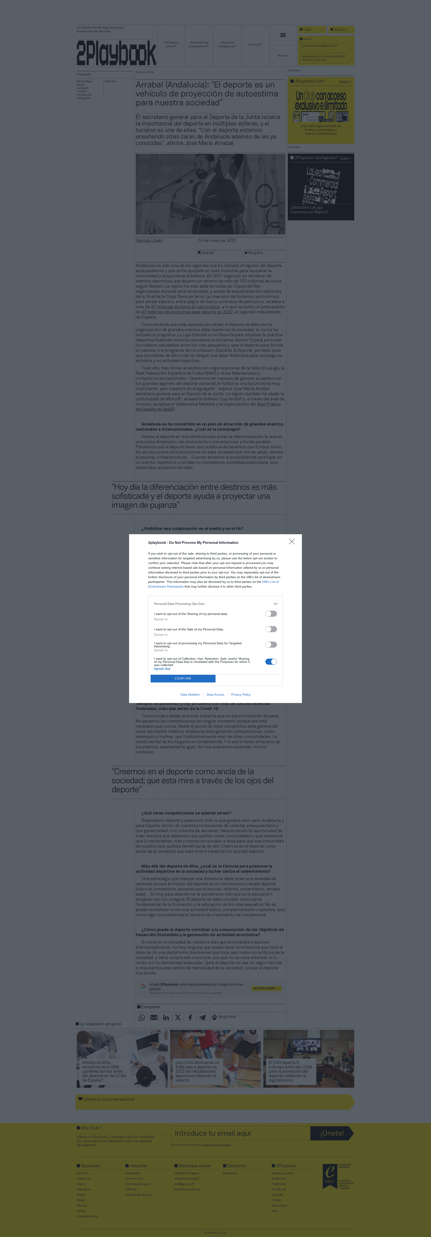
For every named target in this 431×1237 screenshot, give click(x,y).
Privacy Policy (241, 694)
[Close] (293, 543)
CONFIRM (183, 678)
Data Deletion (190, 694)
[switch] (271, 614)
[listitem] (215, 603)
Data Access (215, 694)
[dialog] (215, 618)
